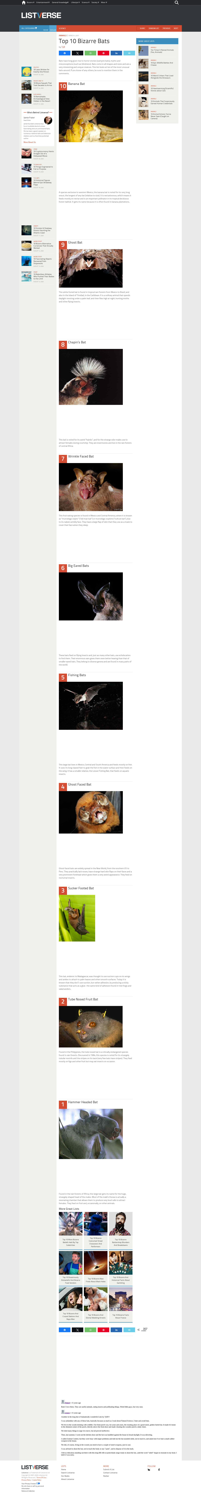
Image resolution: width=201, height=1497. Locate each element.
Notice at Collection (28, 1491)
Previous (166, 28)
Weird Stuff (38, 241)
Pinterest (158, 1469)
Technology (38, 164)
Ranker (106, 1476)
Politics (36, 67)
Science (85, 2)
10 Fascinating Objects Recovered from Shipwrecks (43, 261)
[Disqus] (119, 1428)
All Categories (28, 28)
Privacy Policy (26, 1480)
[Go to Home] (41, 25)
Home (63, 1470)
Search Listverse (68, 1473)
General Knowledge (59, 2)
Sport (35, 272)
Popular (53, 30)
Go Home (24, 2)
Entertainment (42, 2)
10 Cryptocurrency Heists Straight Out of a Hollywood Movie (44, 154)
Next (176, 28)
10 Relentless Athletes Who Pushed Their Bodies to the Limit (44, 276)
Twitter (149, 1469)
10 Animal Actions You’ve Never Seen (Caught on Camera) (161, 116)
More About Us (30, 142)
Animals (63, 36)
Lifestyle (74, 2)
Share (142, 28)
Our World (37, 94)
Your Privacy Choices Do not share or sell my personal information (33, 1486)
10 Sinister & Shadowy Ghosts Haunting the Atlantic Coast (43, 230)
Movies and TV (38, 81)
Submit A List (108, 1470)
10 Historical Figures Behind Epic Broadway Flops (43, 182)
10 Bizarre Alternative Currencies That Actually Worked (43, 246)
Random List (154, 28)
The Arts (36, 178)
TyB (63, 47)
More (103, 2)
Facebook (153, 1469)
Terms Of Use (41, 1478)
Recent (45, 30)
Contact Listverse (110, 1473)
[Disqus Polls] (119, 1367)
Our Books (65, 1476)
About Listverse (67, 1479)
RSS (163, 1469)
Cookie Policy (36, 1480)
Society (94, 2)
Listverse (25, 1473)
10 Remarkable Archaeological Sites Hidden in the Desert (42, 99)
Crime (35, 149)
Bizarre (30, 2)
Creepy (36, 226)
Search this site (176, 2)
